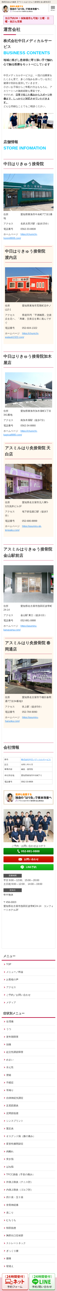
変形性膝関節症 (14, 1143)
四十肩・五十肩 (14, 1197)
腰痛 (8, 1258)
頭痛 (8, 1044)
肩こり (10, 1212)
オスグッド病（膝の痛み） (20, 1136)
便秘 (8, 1075)
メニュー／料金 (14, 972)
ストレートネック (16, 1243)
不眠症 (10, 1082)
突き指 (10, 1159)
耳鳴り (10, 1090)
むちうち (11, 1220)
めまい (10, 1059)
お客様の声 (12, 979)
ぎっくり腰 (12, 1251)
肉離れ (10, 1151)
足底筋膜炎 (12, 1105)
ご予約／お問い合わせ (18, 995)
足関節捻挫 (12, 1113)
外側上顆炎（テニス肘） (19, 1182)
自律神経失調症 (14, 1098)
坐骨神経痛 (12, 1205)
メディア (11, 1002)
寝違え (10, 1266)
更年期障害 (12, 1036)
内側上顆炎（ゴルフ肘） (19, 1189)
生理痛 (10, 1021)
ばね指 (10, 1166)
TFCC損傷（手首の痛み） (20, 1174)
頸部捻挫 (11, 1228)
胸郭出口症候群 (14, 1235)
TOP (8, 964)
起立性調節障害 (14, 1052)
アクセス (11, 987)
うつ (8, 1029)
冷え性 (10, 1067)
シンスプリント (14, 1121)
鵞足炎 (10, 1128)
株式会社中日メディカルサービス (36, 759)
